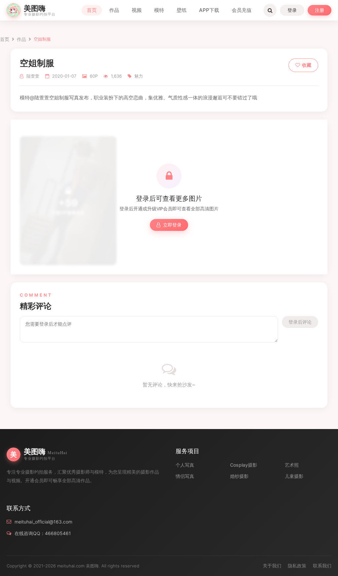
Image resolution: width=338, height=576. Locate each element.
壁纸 (181, 10)
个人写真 (185, 465)
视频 (137, 10)
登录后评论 (300, 322)
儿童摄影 (294, 476)
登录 (292, 10)
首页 (92, 10)
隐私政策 (297, 565)
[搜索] (270, 10)
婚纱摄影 (239, 476)
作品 (114, 10)
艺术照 (292, 465)
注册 (319, 10)
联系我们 (322, 565)
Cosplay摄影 (243, 465)
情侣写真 (185, 476)
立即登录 (172, 225)
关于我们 (272, 565)
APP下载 (209, 10)
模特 (159, 10)
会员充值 (242, 10)
